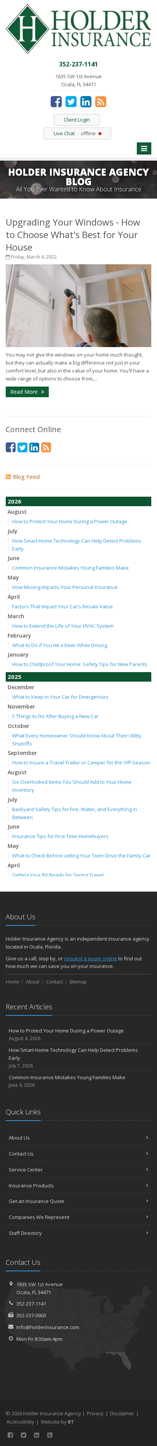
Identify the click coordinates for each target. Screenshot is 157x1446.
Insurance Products (31, 1185)
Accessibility (20, 1421)
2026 (14, 501)
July (13, 531)
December (21, 687)
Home (12, 982)
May (13, 577)
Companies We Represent (39, 1217)
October (18, 725)
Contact (54, 982)
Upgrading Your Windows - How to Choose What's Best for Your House (73, 234)
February (19, 635)
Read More (24, 391)
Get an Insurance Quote (36, 1201)
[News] (100, 101)
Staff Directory (25, 1233)
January (18, 654)
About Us (19, 1137)
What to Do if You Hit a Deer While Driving (59, 645)
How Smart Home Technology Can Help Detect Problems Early (73, 1058)
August (17, 511)
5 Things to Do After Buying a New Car (55, 716)
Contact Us (21, 1153)
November (21, 706)
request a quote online (90, 958)
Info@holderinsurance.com (47, 1327)
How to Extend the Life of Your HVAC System (63, 625)
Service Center (26, 1169)
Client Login (77, 119)
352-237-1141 (31, 1303)
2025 (14, 676)
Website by (57, 1421)
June (13, 558)
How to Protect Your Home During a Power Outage (69, 521)
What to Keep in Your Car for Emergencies (60, 696)
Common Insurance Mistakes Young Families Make (70, 567)
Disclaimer (122, 1413)
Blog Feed (26, 476)
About (32, 982)
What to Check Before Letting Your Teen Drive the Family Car (81, 855)
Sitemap (78, 982)
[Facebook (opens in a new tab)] (56, 101)
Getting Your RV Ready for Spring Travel (58, 874)
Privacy (95, 1413)
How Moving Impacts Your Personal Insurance (65, 587)
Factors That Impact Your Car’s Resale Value (62, 606)
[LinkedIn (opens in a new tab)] (85, 101)
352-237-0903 (31, 1315)
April (14, 596)
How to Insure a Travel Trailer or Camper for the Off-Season (81, 762)
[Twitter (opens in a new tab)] (71, 101)
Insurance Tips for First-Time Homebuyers (60, 836)
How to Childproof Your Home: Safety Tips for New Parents (79, 664)
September (22, 752)
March (16, 616)
